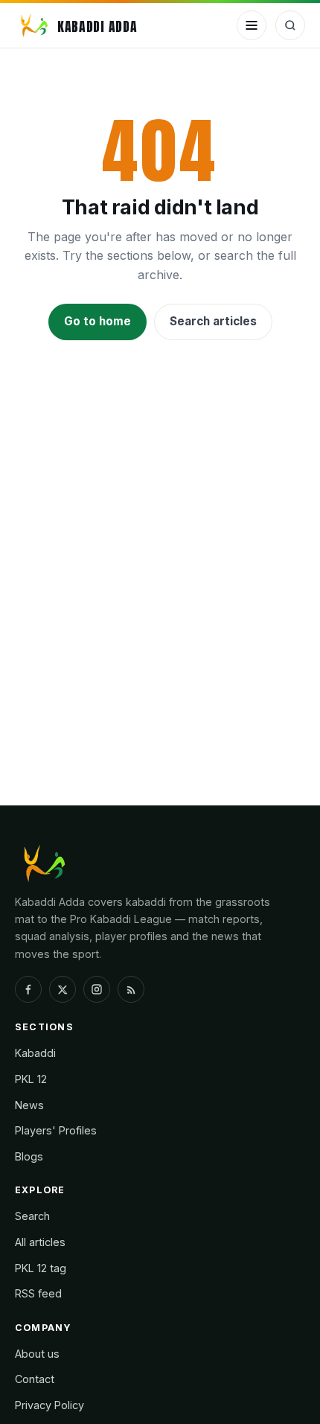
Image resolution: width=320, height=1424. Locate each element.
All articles (40, 1242)
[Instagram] (96, 989)
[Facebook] (28, 989)
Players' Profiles (56, 1130)
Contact (34, 1379)
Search (32, 1216)
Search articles (213, 321)
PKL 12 (31, 1079)
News (29, 1105)
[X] (62, 989)
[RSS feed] (131, 989)
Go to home (97, 321)
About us (37, 1353)
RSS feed (38, 1293)
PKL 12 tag (40, 1268)
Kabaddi (35, 1053)
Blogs (29, 1156)
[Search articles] (290, 25)
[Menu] (251, 25)
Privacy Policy (49, 1405)
